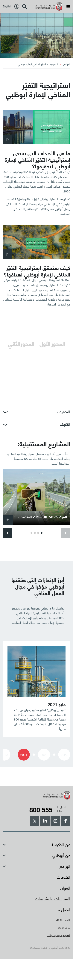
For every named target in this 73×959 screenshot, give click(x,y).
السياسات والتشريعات (52, 898)
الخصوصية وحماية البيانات (58, 935)
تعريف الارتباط (64, 927)
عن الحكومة (60, 844)
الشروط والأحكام (63, 920)
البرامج (66, 64)
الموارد (65, 887)
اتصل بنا (63, 909)
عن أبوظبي (61, 855)
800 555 (40, 809)
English (7, 6)
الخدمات (63, 877)
